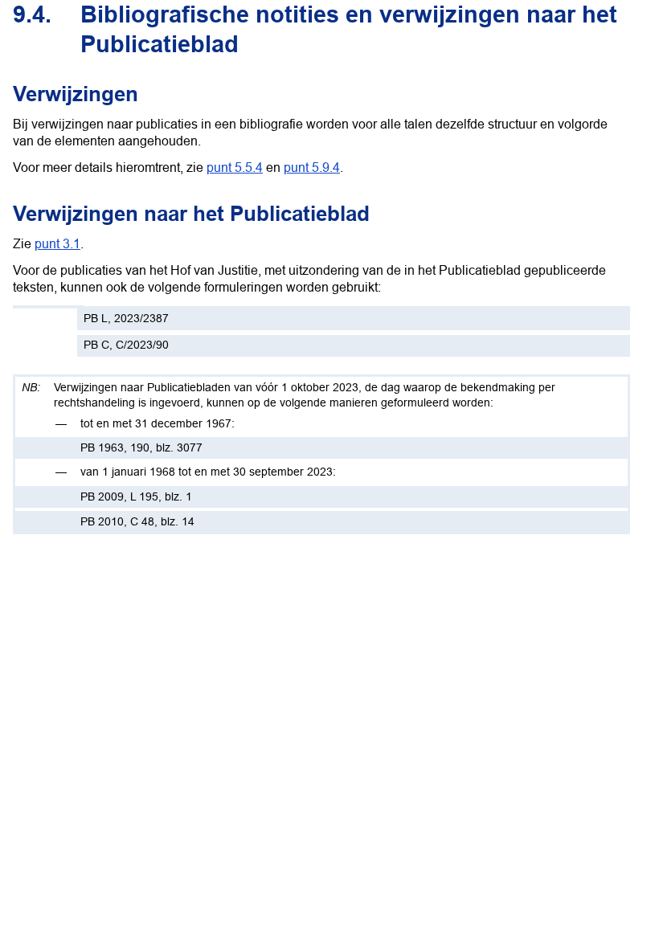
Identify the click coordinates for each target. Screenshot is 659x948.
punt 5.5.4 (235, 167)
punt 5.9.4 (312, 167)
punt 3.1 (57, 243)
